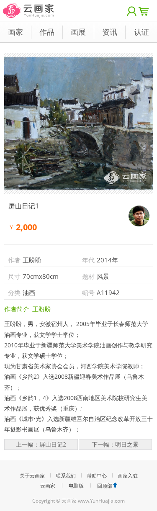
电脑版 (76, 485)
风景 (103, 276)
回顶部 (104, 485)
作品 (46, 32)
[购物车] (146, 10)
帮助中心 (97, 475)
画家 (15, 32)
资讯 (109, 32)
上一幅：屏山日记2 (41, 444)
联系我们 (66, 475)
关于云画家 (32, 475)
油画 (29, 292)
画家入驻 (128, 475)
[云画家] (28, 6)
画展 (78, 32)
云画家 (47, 485)
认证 (141, 32)
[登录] (132, 10)
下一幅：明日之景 (115, 444)
